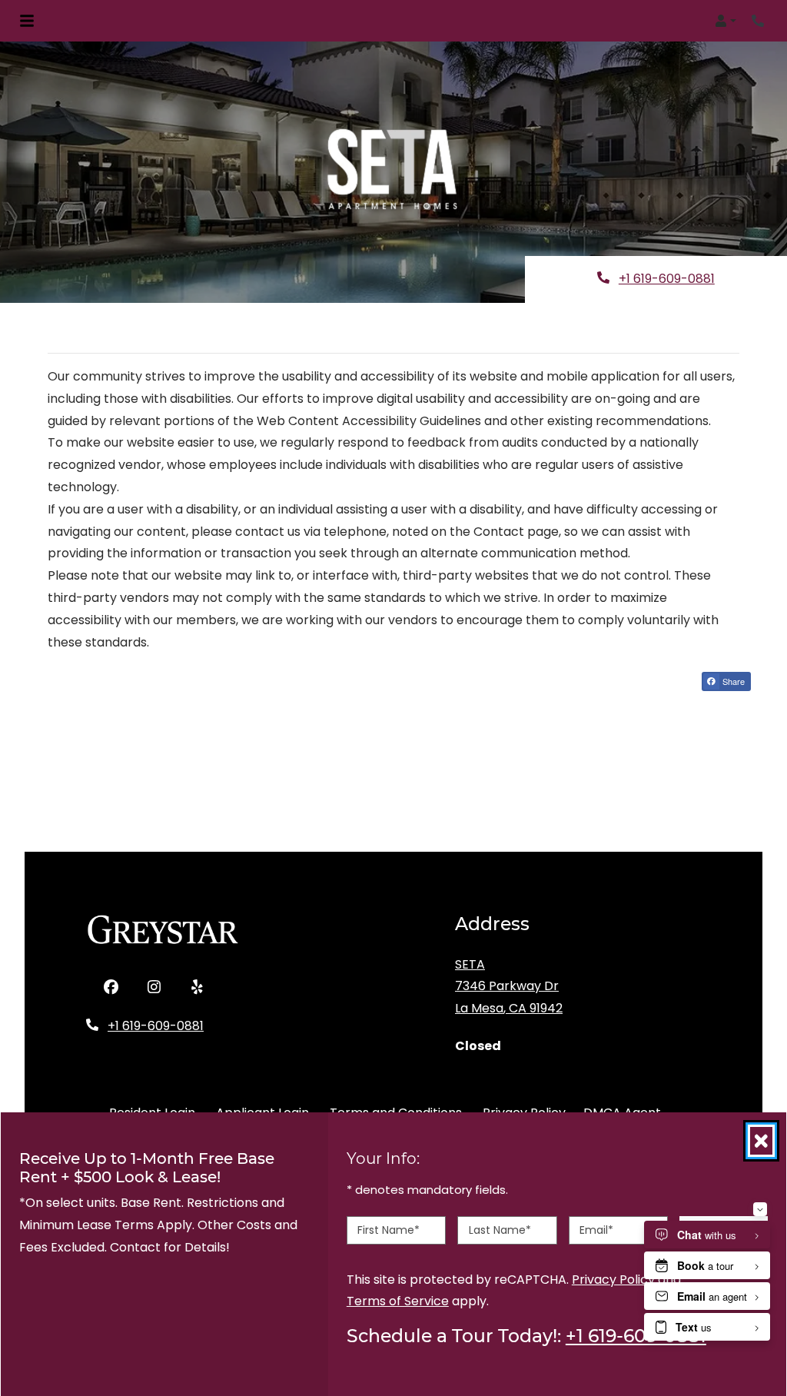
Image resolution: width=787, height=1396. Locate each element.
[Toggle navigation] (27, 20)
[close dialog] (761, 1141)
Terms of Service (398, 1300)
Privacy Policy (613, 1278)
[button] (725, 20)
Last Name (500, 1229)
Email (596, 1229)
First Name (388, 1229)
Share (735, 682)
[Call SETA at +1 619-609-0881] (759, 20)
